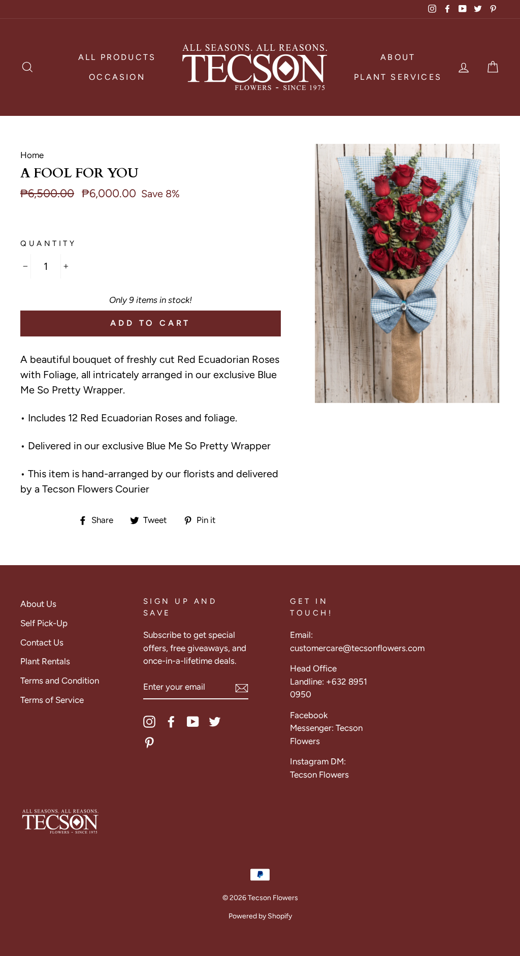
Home (32, 155)
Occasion (117, 77)
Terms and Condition (59, 680)
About (397, 57)
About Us (38, 604)
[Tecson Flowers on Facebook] (171, 721)
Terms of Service (52, 700)
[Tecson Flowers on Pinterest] (149, 742)
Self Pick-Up (44, 623)
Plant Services (398, 77)
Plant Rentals (45, 661)
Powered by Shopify (260, 916)
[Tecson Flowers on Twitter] (215, 721)
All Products (117, 57)
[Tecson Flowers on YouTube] (193, 721)
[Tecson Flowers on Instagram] (149, 721)
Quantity (48, 243)
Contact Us (41, 642)
